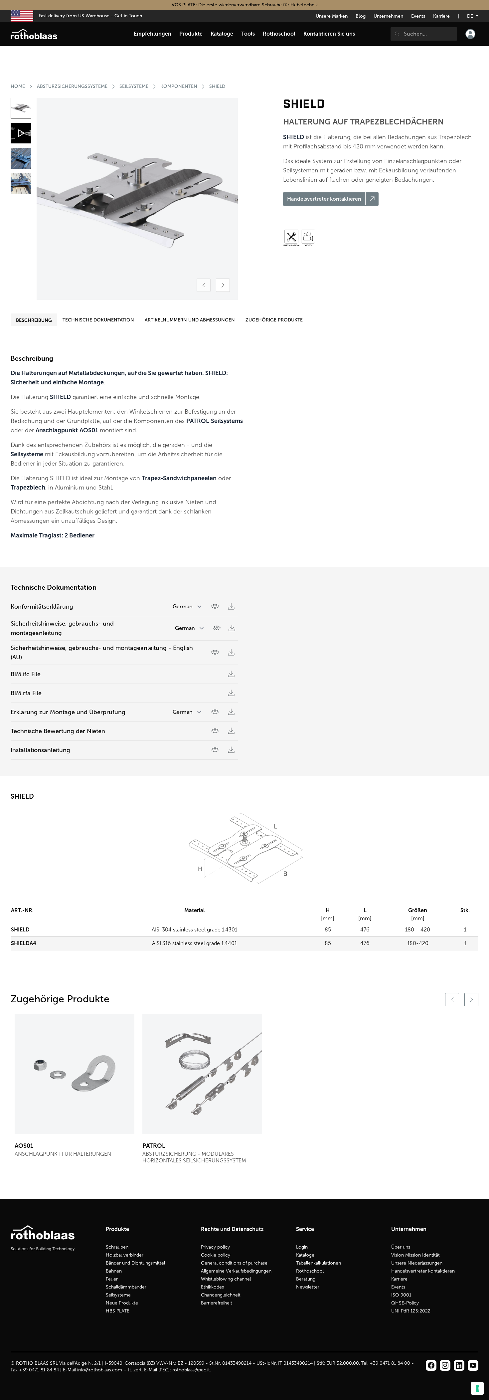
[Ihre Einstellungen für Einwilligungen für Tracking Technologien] (477, 1388)
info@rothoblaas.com (99, 1369)
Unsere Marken (332, 16)
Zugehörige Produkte (274, 319)
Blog (361, 16)
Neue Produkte (122, 1302)
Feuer (112, 1279)
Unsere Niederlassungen (416, 1263)
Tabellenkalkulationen (318, 1263)
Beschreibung (34, 320)
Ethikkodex (212, 1287)
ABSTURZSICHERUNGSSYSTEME (72, 86)
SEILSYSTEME (133, 86)
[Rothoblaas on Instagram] (459, 1365)
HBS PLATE (117, 1310)
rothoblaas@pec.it (191, 1369)
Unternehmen (388, 16)
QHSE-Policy (405, 1302)
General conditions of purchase (234, 1263)
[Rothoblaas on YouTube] (473, 1365)
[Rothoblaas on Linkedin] (445, 1365)
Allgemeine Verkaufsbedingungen (236, 1271)
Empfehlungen (152, 34)
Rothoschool (310, 1271)
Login (302, 1247)
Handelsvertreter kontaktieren (423, 1271)
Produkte (191, 34)
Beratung (305, 1279)
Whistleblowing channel (226, 1279)
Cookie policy (215, 1255)
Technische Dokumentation (98, 319)
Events (418, 16)
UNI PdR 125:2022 (410, 1310)
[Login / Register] (470, 34)
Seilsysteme (118, 1295)
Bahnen (114, 1271)
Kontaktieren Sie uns (329, 34)
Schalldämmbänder (126, 1287)
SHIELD (217, 86)
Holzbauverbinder (124, 1255)
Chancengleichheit (221, 1295)
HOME (18, 86)
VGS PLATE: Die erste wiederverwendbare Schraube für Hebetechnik (245, 4)
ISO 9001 (401, 1295)
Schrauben (117, 1247)
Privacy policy (215, 1247)
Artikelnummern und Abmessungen (190, 319)
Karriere (441, 16)
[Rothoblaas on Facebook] (431, 1365)
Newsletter (307, 1287)
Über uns (400, 1247)
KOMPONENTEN (178, 86)
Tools (248, 34)
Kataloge (305, 1255)
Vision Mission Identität (415, 1255)
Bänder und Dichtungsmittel (135, 1263)
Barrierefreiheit (216, 1302)
